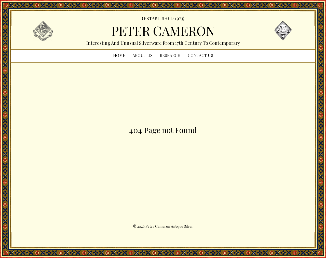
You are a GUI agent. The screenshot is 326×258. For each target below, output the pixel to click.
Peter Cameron (163, 30)
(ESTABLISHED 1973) (163, 18)
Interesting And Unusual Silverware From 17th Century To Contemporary (163, 43)
